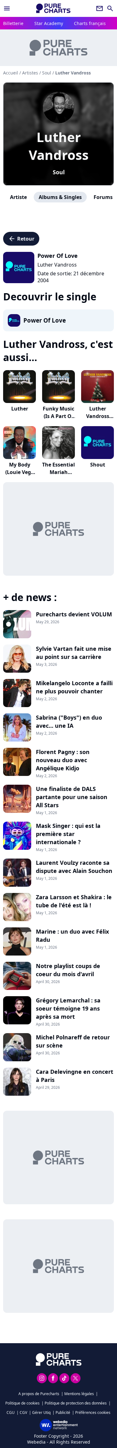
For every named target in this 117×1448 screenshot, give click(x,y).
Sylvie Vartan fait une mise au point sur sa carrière (73, 652)
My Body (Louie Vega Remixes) (19, 472)
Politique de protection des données (76, 1403)
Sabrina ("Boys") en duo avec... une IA (69, 721)
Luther (19, 408)
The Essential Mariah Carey (58, 472)
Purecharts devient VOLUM (74, 614)
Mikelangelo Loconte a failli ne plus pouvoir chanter (74, 687)
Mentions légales (79, 1393)
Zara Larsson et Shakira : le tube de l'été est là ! (74, 901)
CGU (11, 1412)
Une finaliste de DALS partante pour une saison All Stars (71, 797)
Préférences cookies (92, 1412)
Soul (59, 172)
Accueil (10, 73)
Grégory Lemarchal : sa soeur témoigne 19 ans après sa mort (68, 1008)
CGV (23, 1412)
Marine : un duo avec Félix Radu (72, 935)
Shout (97, 464)
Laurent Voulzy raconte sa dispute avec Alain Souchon (74, 866)
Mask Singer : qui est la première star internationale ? (68, 834)
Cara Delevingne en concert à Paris (74, 1075)
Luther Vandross (59, 146)
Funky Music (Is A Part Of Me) (58, 416)
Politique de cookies (22, 1403)
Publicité (63, 1412)
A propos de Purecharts (38, 1393)
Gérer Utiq (41, 1412)
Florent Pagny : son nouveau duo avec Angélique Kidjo (63, 760)
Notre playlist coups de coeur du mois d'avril (68, 970)
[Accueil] (53, 8)
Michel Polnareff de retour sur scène (73, 1041)
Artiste (18, 197)
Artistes (30, 73)
